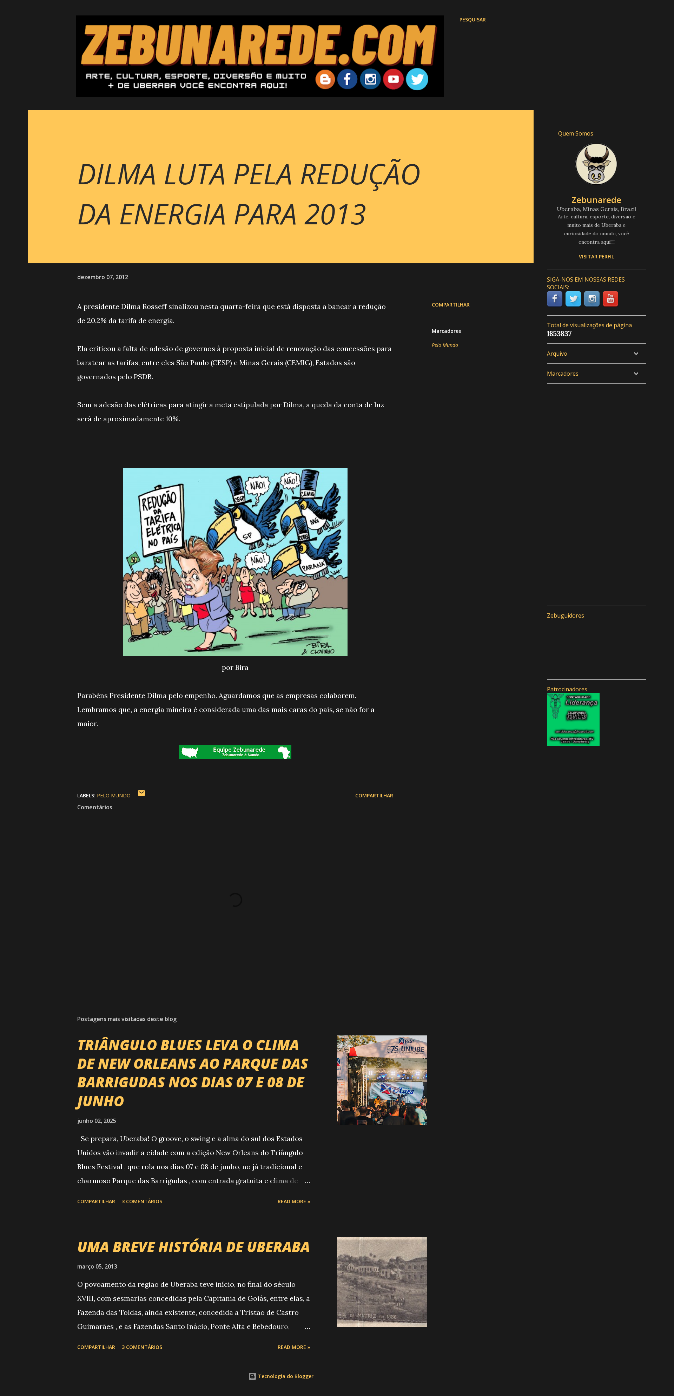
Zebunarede (596, 199)
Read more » (294, 1201)
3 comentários (142, 1201)
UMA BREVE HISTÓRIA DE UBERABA (193, 1246)
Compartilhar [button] (451, 304)
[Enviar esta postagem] (141, 795)
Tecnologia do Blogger (285, 1376)
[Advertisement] (593, 494)
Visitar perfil (596, 256)
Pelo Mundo (445, 345)
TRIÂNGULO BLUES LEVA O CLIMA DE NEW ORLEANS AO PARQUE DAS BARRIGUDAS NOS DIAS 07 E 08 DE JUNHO (192, 1073)
